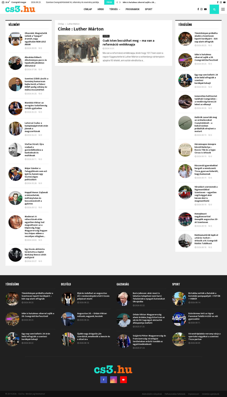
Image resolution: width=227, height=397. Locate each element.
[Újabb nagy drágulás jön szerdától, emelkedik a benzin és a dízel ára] (68, 339)
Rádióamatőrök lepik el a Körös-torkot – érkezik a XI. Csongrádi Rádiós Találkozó (206, 239)
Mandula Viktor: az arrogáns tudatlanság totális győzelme (36, 105)
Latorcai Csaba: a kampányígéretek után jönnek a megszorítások (36, 127)
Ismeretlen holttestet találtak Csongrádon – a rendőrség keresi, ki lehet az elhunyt (206, 100)
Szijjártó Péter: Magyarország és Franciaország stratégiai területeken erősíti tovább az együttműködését (149, 340)
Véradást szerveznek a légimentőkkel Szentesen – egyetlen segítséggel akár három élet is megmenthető (206, 194)
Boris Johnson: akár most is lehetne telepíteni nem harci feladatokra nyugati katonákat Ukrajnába (149, 297)
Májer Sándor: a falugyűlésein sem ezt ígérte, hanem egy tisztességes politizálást (36, 173)
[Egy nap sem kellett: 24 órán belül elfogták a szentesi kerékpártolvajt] (185, 80)
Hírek (101, 9)
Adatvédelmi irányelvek (152, 394)
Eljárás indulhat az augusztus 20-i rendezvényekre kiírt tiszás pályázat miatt (93, 296)
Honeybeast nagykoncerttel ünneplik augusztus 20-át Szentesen (206, 218)
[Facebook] (199, 9)
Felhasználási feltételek (175, 394)
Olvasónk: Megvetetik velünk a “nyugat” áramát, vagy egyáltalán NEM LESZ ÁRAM (36, 38)
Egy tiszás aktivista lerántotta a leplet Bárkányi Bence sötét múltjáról (35, 253)
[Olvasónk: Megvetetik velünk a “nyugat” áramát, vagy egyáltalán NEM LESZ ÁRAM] (15, 39)
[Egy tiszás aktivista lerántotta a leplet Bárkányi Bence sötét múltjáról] (15, 255)
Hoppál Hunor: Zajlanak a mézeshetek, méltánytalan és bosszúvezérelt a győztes (36, 198)
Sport (148, 9)
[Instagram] (202, 9)
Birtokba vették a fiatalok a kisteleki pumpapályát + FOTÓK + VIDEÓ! (204, 296)
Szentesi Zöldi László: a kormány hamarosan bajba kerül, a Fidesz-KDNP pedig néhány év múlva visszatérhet (36, 84)
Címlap (88, 9)
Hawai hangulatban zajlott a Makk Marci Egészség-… (146, 2)
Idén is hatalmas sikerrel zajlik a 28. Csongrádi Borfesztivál (206, 57)
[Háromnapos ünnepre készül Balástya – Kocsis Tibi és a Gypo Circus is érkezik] (185, 150)
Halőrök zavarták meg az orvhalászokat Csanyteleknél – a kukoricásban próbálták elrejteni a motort (206, 124)
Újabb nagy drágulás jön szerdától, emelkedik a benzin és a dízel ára (93, 336)
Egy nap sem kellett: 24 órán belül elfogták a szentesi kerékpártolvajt (206, 79)
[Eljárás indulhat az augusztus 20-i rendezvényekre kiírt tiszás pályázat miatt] (68, 299)
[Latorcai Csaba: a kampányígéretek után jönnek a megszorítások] (15, 129)
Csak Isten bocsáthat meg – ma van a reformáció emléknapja (128, 42)
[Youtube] (206, 9)
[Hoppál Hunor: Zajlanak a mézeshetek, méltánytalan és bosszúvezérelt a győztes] (15, 198)
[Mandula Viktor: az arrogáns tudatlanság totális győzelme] (15, 108)
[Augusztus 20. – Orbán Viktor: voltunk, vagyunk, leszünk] (68, 319)
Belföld (106, 36)
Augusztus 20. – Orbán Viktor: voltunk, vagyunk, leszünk (92, 315)
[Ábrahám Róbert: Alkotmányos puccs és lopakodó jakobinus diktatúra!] (15, 63)
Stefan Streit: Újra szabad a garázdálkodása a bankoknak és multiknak (34, 149)
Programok (132, 9)
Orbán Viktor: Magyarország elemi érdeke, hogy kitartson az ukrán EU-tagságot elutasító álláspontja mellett (149, 319)
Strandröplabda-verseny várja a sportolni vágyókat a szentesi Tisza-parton (204, 336)
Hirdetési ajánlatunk (210, 394)
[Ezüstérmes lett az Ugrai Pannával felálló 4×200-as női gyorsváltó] (179, 319)
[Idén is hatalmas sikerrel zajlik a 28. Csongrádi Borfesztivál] (185, 60)
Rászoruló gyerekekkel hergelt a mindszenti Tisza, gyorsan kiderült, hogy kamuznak (206, 170)
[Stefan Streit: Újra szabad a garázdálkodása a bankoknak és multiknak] (15, 150)
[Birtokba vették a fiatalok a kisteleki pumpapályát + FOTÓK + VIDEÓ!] (179, 299)
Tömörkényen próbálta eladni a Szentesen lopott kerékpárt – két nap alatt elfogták (206, 37)
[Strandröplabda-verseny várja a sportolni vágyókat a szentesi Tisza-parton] (179, 339)
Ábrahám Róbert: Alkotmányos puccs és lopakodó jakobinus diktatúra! (36, 61)
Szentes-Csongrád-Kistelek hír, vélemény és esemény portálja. (72, 2)
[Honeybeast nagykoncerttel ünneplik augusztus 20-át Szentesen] (185, 219)
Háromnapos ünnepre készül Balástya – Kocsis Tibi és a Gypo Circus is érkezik (205, 148)
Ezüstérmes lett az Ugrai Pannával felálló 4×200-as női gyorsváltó (203, 316)
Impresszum (193, 394)
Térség (113, 9)
